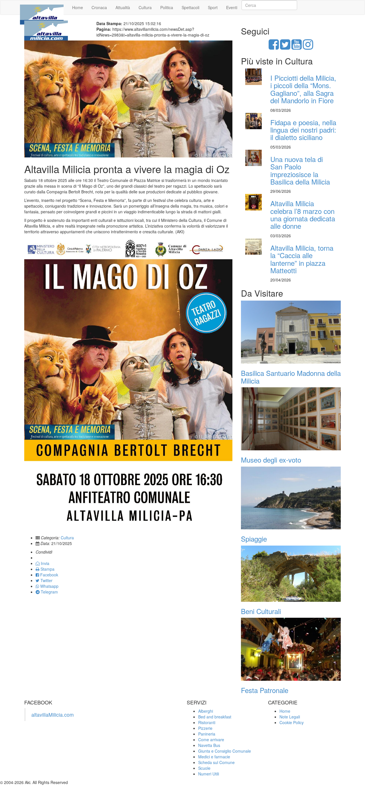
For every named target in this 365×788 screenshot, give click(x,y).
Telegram (49, 592)
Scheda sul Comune (216, 762)
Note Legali (289, 717)
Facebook (48, 575)
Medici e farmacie (214, 756)
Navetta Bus (209, 745)
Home (77, 7)
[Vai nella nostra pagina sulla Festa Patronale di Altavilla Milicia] (291, 649)
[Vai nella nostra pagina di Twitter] (285, 47)
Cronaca (99, 7)
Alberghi (205, 711)
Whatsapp (48, 586)
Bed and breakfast (214, 717)
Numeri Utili (208, 774)
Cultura (145, 7)
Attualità (122, 7)
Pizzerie (205, 728)
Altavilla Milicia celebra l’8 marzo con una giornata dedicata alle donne (302, 214)
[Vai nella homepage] (42, 7)
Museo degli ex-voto (271, 460)
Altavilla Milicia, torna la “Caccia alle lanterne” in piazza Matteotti (301, 259)
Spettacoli (190, 7)
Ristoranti (206, 722)
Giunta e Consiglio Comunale (224, 751)
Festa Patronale (264, 690)
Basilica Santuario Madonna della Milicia (291, 376)
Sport (213, 7)
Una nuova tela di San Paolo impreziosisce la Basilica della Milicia (300, 170)
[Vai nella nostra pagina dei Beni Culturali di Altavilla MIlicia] (291, 574)
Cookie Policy (291, 722)
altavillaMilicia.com (52, 714)
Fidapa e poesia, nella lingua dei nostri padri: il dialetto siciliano (303, 129)
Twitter (45, 580)
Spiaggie (254, 539)
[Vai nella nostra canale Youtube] (296, 47)
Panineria (206, 734)
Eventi (231, 7)
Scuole (204, 768)
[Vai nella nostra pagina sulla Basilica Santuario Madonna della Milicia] (291, 332)
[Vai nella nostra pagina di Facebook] (274, 47)
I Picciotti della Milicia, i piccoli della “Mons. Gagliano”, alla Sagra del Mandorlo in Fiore (303, 89)
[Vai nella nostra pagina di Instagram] (308, 47)
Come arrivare (211, 739)
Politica (166, 7)
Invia (44, 563)
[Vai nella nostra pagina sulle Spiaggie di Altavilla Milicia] (291, 498)
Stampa (46, 569)
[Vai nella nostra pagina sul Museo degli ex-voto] (291, 418)
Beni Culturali (261, 611)
